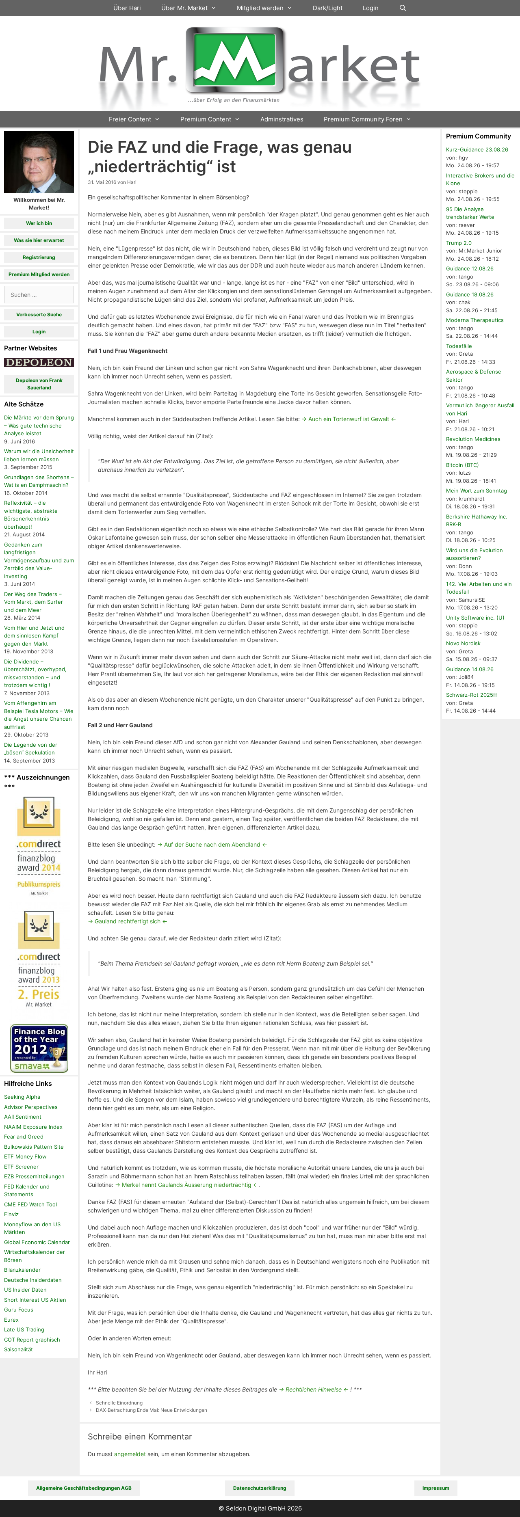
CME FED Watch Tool (30, 1204)
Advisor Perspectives (31, 1107)
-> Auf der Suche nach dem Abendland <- (212, 844)
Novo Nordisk (463, 643)
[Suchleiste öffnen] (403, 8)
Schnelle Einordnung (119, 1403)
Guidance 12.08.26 (470, 268)
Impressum (435, 1488)
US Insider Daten (25, 1289)
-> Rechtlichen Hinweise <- (314, 1389)
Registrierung (39, 257)
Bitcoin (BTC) (462, 465)
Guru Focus (18, 1309)
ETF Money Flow (25, 1156)
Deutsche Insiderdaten (33, 1280)
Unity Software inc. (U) (475, 617)
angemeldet (130, 1453)
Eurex (11, 1319)
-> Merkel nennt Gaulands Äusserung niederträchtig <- (186, 1184)
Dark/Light (327, 8)
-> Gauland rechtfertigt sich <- (127, 921)
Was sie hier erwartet (39, 240)
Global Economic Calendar (37, 1242)
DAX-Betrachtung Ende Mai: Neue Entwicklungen (151, 1410)
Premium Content (205, 119)
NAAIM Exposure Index (33, 1127)
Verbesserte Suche (39, 314)
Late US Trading (24, 1329)
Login (371, 8)
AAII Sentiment (22, 1116)
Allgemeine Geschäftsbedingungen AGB (84, 1488)
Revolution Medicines (473, 439)
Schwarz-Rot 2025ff (471, 695)
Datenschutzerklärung (259, 1488)
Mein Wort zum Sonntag (476, 490)
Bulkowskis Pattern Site (34, 1146)
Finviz (11, 1214)
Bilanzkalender (22, 1269)
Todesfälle (459, 346)
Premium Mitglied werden (39, 274)
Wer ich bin (39, 223)
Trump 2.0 (459, 243)
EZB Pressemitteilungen (34, 1176)
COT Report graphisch (32, 1339)
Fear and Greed (23, 1136)
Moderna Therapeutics (475, 320)
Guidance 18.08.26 (470, 294)
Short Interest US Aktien (35, 1300)
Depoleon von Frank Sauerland (39, 384)
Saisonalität (18, 1349)
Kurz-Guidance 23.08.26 (477, 149)
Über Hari (127, 8)
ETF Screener (21, 1166)
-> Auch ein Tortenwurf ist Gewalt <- (348, 418)
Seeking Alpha (22, 1096)
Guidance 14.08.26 (470, 669)
